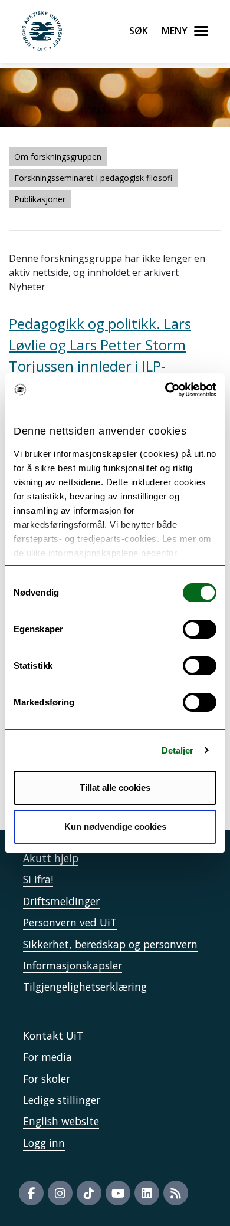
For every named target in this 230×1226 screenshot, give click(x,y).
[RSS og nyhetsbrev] (175, 1193)
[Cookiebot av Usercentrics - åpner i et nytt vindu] (165, 389)
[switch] (199, 629)
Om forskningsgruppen (57, 156)
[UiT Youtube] (118, 1193)
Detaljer (178, 750)
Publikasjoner (39, 199)
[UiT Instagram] (60, 1193)
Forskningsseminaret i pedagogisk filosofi (93, 177)
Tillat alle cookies (115, 788)
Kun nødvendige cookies (115, 826)
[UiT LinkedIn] (146, 1193)
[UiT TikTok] (89, 1193)
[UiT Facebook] (31, 1193)
